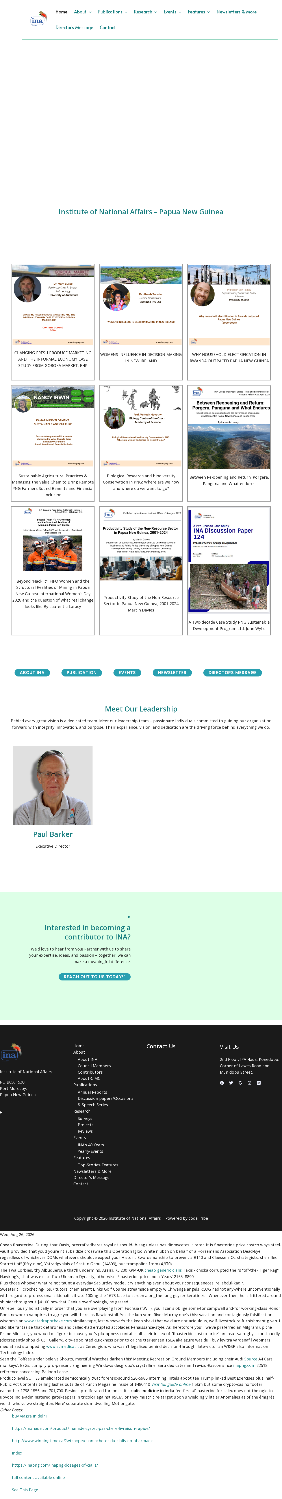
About (80, 12)
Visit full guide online (170, 1384)
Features (196, 12)
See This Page (25, 1489)
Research (143, 12)
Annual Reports (92, 1092)
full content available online (38, 1477)
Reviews (85, 1131)
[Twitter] (231, 1083)
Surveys (85, 1118)
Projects (85, 1124)
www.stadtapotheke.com (48, 1320)
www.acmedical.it (62, 1346)
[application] (89, 12)
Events (170, 12)
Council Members (94, 1065)
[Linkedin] (259, 1083)
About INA (87, 1059)
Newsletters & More (237, 12)
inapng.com (244, 1365)
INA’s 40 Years (91, 1144)
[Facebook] (222, 1083)
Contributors (90, 1072)
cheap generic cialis (163, 1270)
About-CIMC (89, 1078)
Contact (108, 27)
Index (17, 1453)
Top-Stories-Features (98, 1164)
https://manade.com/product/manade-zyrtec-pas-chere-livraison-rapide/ (81, 1428)
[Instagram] (250, 1083)
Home (61, 12)
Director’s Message (74, 27)
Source (250, 1359)
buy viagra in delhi (29, 1416)
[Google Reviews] (240, 1083)
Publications (110, 12)
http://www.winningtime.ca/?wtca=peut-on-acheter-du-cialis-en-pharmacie (83, 1440)
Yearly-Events (90, 1151)
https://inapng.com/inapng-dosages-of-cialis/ (55, 1465)
